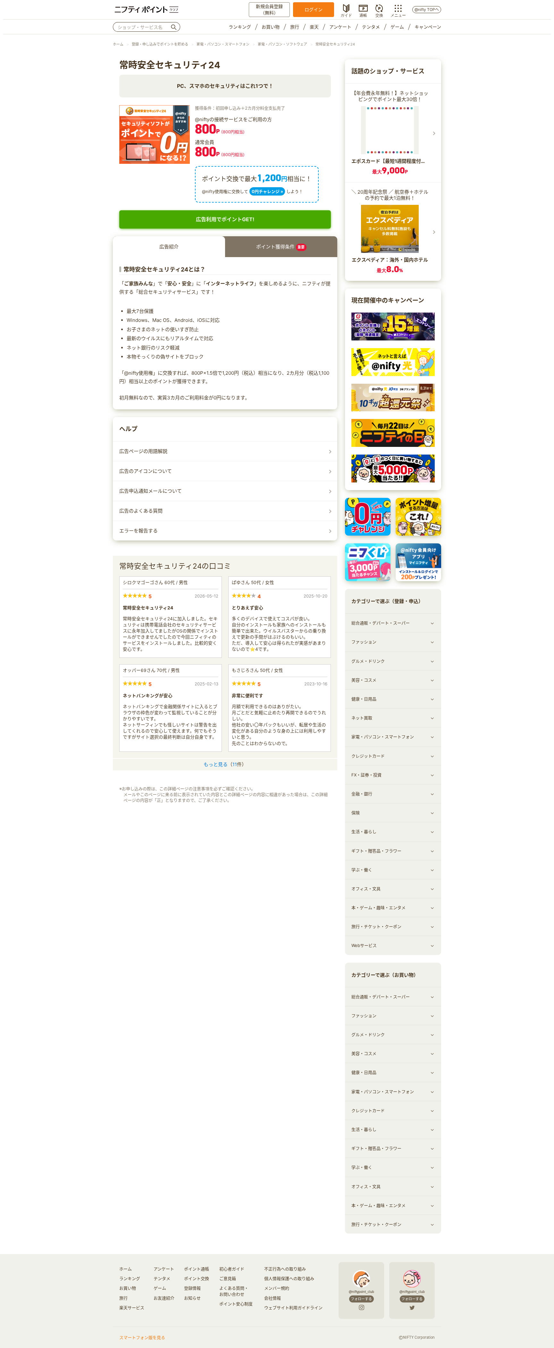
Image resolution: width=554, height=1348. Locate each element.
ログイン (314, 9)
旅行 (294, 26)
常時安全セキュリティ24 (335, 44)
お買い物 (271, 26)
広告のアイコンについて (145, 471)
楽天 (314, 26)
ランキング (240, 26)
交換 (379, 15)
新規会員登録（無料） (269, 9)
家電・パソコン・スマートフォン (223, 44)
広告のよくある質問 (141, 511)
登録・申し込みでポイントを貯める (160, 44)
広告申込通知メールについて (150, 491)
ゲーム (397, 26)
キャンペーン (428, 26)
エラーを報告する (138, 531)
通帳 (363, 15)
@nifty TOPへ (427, 9)
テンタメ (371, 26)
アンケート (340, 26)
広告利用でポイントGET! (225, 219)
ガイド (346, 15)
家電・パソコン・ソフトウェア (282, 44)
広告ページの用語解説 (143, 451)
